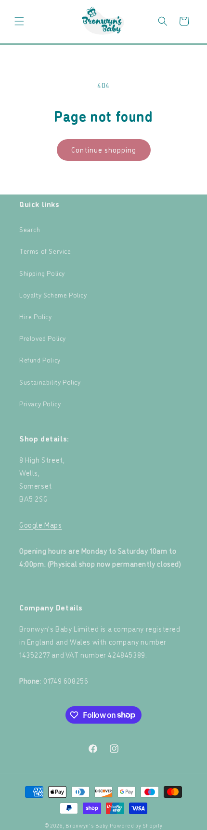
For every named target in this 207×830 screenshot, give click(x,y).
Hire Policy (35, 316)
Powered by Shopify (136, 825)
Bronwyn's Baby (86, 825)
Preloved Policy (42, 337)
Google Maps (40, 524)
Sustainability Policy (50, 381)
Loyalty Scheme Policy (53, 294)
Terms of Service (45, 250)
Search (29, 228)
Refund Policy (40, 359)
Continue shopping (103, 149)
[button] (19, 21)
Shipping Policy (42, 272)
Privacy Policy (40, 403)
